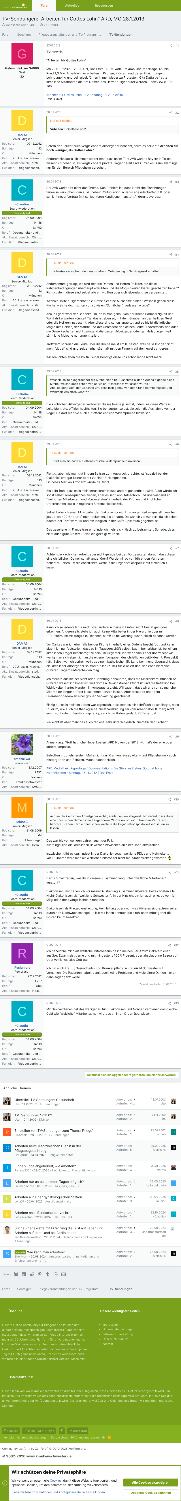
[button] (53, 5)
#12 (176, 945)
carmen (161, 1134)
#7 (177, 548)
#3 (177, 182)
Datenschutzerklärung (118, 1334)
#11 (176, 872)
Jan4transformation (28, 1237)
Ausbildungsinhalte (58, 1201)
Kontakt (108, 1344)
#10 (176, 799)
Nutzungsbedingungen (118, 1329)
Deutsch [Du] (78, 1431)
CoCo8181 (21, 1155)
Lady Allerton (24, 1217)
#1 (177, 45)
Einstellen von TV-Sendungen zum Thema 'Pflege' (54, 1131)
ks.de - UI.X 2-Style (40, 1431)
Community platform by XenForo (44, 1448)
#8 (177, 621)
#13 (176, 1003)
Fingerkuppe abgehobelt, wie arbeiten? (45, 1166)
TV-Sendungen (50, 1104)
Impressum (110, 1324)
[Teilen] (171, 46)
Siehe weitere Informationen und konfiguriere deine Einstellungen (58, 1492)
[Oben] (103, 1437)
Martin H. (159, 1149)
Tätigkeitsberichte (61, 1155)
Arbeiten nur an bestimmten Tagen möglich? (49, 1182)
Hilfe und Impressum (85, 1437)
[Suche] (174, 5)
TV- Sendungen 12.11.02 (33, 1115)
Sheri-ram (21, 1256)
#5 (177, 371)
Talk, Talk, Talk (64, 1186)
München (35, 153)
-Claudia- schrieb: (62, 263)
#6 (177, 444)
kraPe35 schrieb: (61, 120)
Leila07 (19, 1201)
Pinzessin (21, 1135)
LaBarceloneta (24, 1186)
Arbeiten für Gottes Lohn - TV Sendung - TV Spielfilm (84, 95)
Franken (36, 777)
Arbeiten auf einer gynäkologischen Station (48, 1197)
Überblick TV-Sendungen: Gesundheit (44, 1100)
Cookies (12, 1431)
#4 (177, 254)
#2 (177, 112)
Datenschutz (59, 1437)
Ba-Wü (37, 227)
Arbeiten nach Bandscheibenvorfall (42, 1213)
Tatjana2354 (23, 1170)
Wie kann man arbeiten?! (46, 1252)
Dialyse (44, 1119)
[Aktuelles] (166, 5)
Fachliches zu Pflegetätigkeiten (73, 1170)
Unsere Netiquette (116, 1339)
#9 (177, 736)
